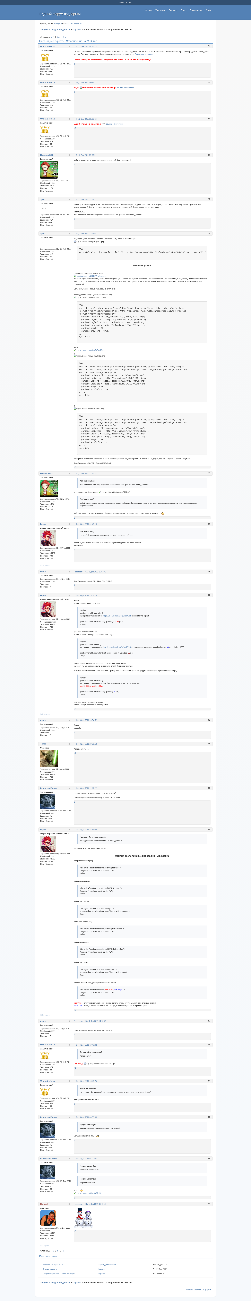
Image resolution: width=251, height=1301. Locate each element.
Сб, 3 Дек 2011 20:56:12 (86, 744)
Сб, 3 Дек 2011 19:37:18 (86, 595)
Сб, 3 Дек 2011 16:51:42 (95, 572)
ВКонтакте (45, 566)
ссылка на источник (125, 88)
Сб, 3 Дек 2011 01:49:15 (86, 524)
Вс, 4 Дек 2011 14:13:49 (95, 1021)
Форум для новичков (107, 1265)
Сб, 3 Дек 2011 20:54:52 (86, 720)
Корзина (76, 29)
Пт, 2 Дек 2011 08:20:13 (86, 46)
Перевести (78, 572)
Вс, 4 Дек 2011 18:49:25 (86, 1081)
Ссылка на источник (144, 54)
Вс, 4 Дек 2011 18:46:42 (86, 1045)
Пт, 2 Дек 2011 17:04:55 (86, 234)
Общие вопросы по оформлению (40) (59, 1273)
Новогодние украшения (53, 1265)
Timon (43, 744)
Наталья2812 (46, 155)
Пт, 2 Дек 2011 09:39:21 (86, 155)
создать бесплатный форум (198, 1290)
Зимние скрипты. (50, 1269)
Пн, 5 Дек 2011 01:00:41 (86, 1159)
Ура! (42, 199)
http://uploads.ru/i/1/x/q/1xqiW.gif (117, 616)
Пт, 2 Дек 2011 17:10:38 (86, 474)
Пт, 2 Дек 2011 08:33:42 (86, 119)
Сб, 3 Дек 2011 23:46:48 (86, 830)
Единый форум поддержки (56, 29)
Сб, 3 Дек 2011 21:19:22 (86, 788)
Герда (43, 524)
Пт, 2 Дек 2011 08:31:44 (86, 83)
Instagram (44, 1246)
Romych (44, 1204)
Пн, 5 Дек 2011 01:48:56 (95, 1204)
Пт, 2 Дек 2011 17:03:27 (86, 199)
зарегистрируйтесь (74, 23)
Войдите (58, 23)
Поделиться (75, 46)
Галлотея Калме (48, 788)
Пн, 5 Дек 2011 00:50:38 (86, 1117)
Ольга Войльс (47, 46)
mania (43, 571)
